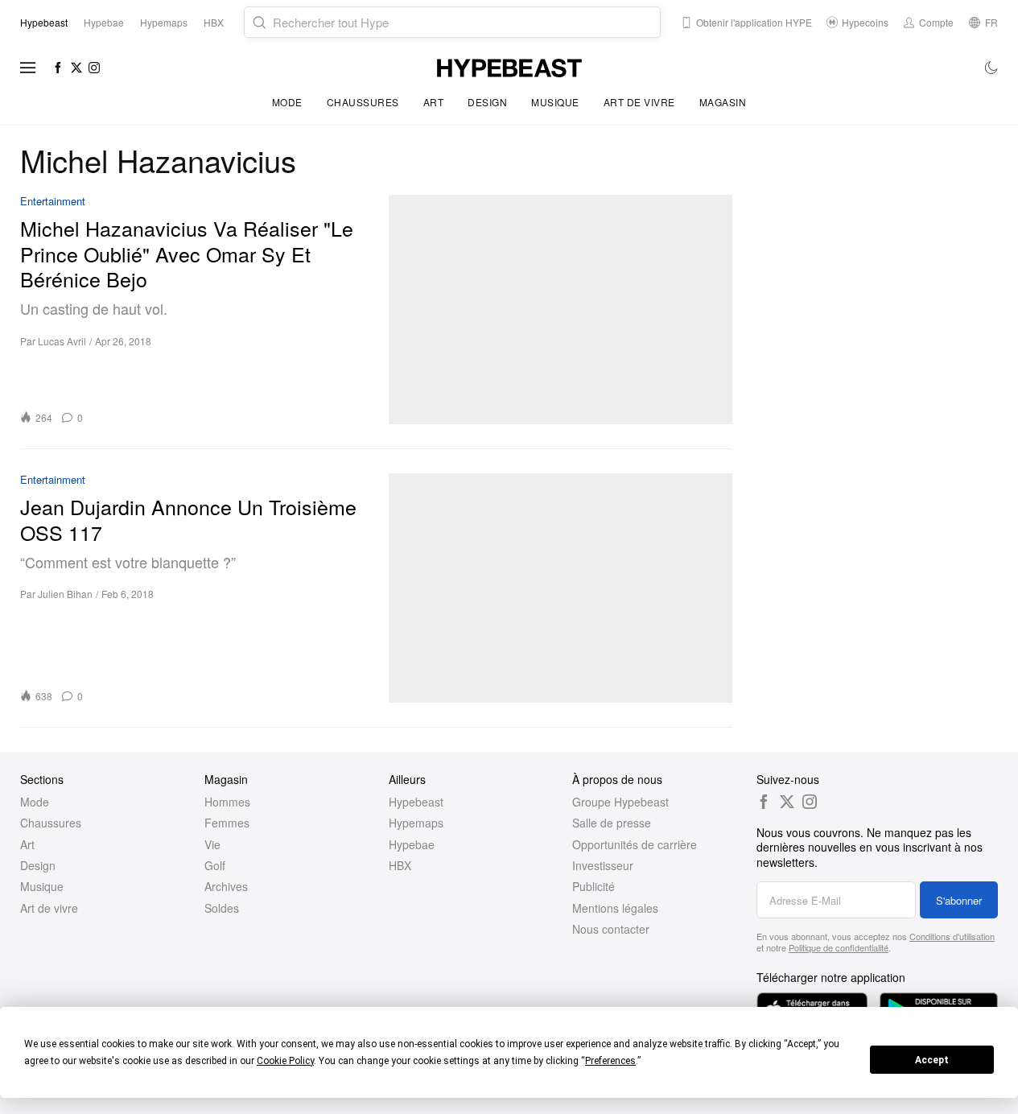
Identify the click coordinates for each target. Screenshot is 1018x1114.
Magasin (723, 102)
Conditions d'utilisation (952, 936)
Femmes (226, 823)
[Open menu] (28, 68)
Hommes (227, 802)
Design (487, 102)
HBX (400, 865)
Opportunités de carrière (634, 844)
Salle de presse (611, 823)
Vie (212, 844)
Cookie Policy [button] (285, 1061)
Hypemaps (416, 823)
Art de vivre (639, 102)
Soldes (221, 908)
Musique (555, 102)
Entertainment (52, 201)
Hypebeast (416, 802)
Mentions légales (615, 908)
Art (433, 102)
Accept (932, 1060)
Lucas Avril (62, 341)
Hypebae (412, 844)
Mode (287, 102)
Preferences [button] (610, 1061)
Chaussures (363, 102)
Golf (214, 865)
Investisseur (602, 865)
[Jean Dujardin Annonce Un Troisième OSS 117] (561, 588)
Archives (226, 886)
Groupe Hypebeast (620, 802)
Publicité (593, 886)
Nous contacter (610, 929)
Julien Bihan (65, 593)
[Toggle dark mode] (992, 67)
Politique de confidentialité (838, 947)
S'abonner (959, 900)
